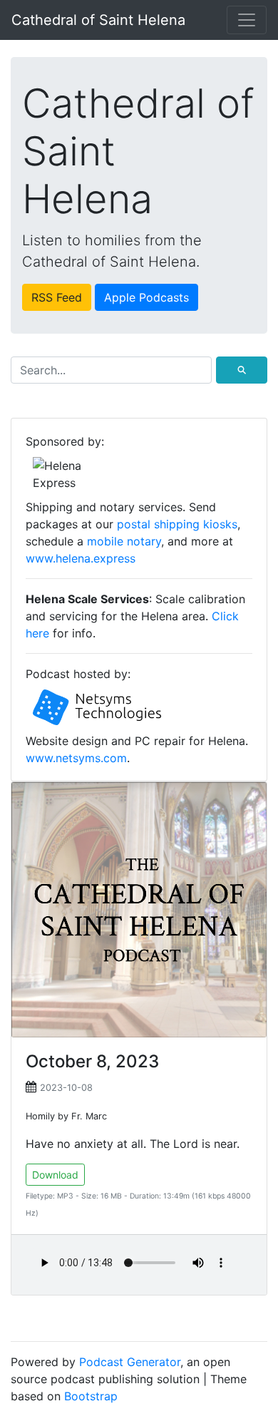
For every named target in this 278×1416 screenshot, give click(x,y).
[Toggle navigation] (247, 20)
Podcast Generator (129, 1362)
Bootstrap (91, 1396)
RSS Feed (56, 297)
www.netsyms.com (76, 758)
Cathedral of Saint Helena (98, 20)
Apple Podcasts (146, 297)
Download (55, 1175)
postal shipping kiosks (177, 524)
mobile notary (124, 541)
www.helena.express (80, 558)
